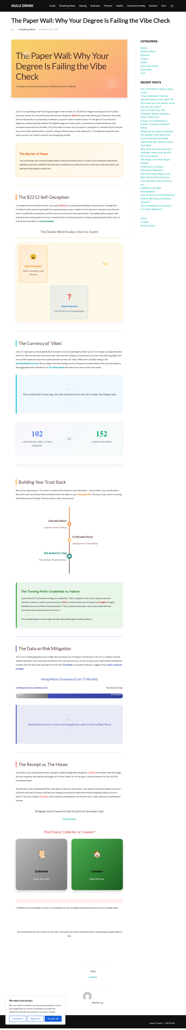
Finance (108, 5)
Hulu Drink (22, 6)
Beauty (83, 5)
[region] (35, 1010)
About (144, 218)
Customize (17, 1018)
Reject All (35, 1018)
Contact (145, 222)
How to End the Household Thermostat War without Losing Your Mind (157, 142)
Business (95, 5)
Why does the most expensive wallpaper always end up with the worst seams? (156, 152)
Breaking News (67, 5)
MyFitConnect (69, 818)
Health (119, 5)
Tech (163, 5)
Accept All (53, 1018)
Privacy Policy (148, 225)
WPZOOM (170, 1023)
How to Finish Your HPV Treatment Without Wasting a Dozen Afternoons (155, 113)
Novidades (146, 69)
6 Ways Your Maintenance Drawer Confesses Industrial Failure (155, 124)
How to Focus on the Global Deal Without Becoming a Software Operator (157, 198)
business (93, 977)
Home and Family (136, 5)
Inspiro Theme (156, 1023)
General (153, 5)
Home (52, 5)
